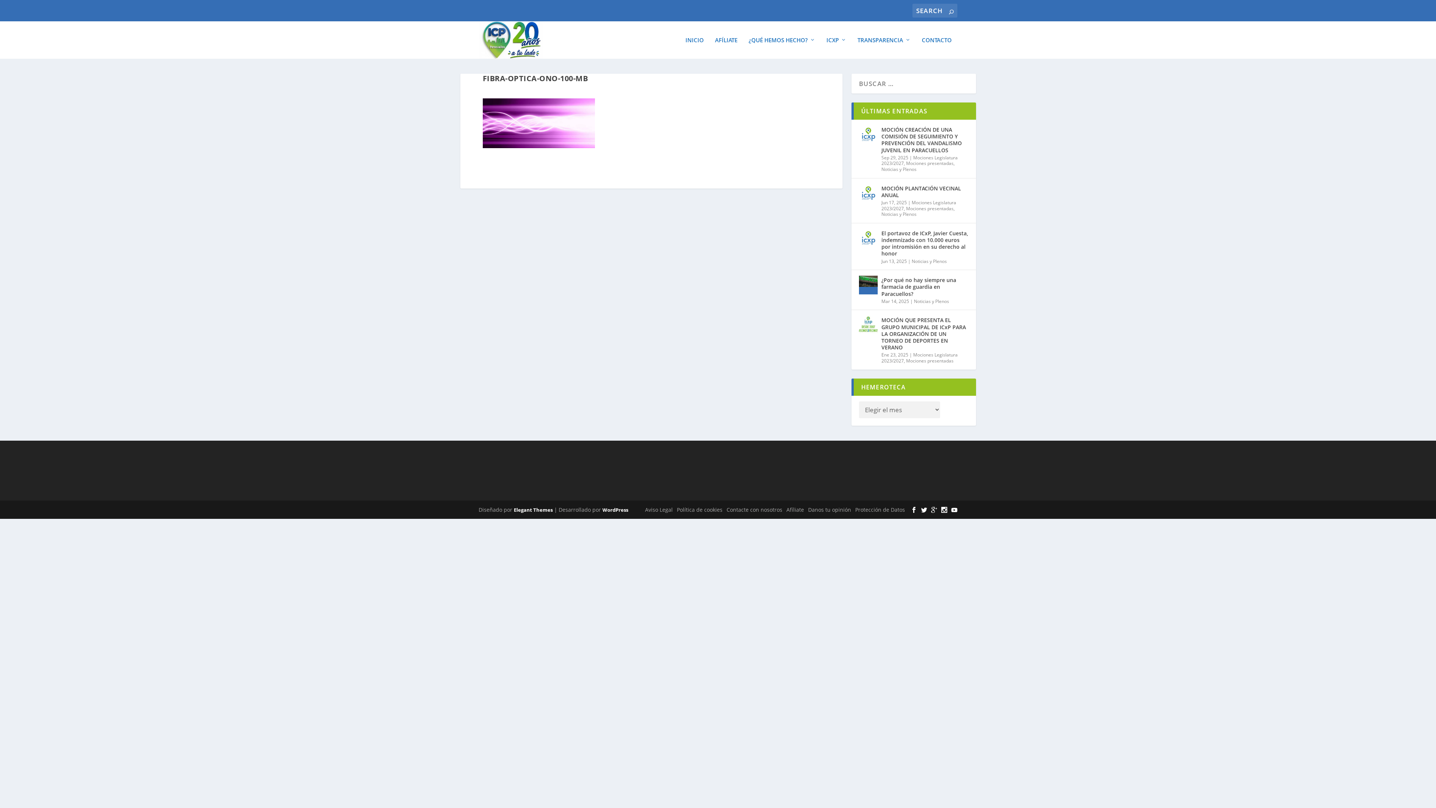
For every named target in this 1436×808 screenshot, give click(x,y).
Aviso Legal (659, 509)
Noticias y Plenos (899, 169)
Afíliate (726, 40)
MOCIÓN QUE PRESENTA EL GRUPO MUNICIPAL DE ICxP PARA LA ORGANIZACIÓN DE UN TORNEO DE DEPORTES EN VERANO (923, 333)
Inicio (694, 40)
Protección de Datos (880, 509)
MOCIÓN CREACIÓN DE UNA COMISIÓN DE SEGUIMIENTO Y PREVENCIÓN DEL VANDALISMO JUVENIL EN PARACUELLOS (921, 140)
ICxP (832, 40)
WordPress (615, 509)
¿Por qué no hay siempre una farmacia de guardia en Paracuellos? (918, 286)
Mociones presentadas (930, 163)
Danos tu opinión (829, 509)
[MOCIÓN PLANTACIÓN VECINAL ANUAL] (868, 193)
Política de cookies (699, 509)
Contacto (937, 40)
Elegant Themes (533, 509)
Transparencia (880, 40)
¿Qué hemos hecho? (778, 40)
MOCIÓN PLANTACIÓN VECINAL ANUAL (921, 192)
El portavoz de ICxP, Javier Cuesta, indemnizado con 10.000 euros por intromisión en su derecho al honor (924, 243)
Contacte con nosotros (754, 509)
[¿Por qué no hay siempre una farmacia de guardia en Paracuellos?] (868, 285)
